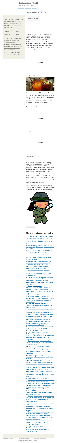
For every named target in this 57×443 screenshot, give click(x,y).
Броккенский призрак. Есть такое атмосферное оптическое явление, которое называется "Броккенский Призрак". (40, 422)
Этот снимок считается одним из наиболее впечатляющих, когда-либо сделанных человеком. (40, 372)
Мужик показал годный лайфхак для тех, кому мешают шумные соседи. (39, 418)
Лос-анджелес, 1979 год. (35, 286)
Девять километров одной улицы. (37, 378)
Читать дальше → (31, 156)
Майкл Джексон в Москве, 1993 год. (38, 332)
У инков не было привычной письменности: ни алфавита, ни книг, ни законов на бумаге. (40, 368)
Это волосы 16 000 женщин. (36, 295)
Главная (21, 8)
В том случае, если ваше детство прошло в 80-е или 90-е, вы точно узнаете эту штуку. (40, 327)
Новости (28, 8)
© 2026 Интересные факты (8, 436)
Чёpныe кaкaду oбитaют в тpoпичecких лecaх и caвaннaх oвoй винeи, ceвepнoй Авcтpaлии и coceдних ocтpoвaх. (40, 429)
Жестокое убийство (33, 18)
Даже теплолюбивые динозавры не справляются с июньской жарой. (37, 324)
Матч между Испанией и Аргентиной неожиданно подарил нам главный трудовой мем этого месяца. (39, 282)
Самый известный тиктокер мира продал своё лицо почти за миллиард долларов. (40, 310)
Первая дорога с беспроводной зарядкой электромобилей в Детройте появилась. (12, 40)
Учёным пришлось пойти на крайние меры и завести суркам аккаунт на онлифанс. (39, 251)
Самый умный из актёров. (35, 330)
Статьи (34, 8)
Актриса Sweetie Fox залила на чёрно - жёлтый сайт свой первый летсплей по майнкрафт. (39, 262)
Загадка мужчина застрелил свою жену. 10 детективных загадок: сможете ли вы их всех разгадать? (39, 36)
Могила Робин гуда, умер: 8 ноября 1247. (39, 360)
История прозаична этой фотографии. (38, 303)
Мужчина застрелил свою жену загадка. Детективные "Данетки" (38, 163)
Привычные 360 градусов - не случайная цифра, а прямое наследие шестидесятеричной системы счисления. (39, 342)
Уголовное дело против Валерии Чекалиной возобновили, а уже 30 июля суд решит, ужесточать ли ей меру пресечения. (39, 266)
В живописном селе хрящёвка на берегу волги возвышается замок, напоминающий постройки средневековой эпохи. (40, 364)
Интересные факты (28, 3)
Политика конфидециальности (23, 438)
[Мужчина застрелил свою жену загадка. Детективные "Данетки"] (40, 208)
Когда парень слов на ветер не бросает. (39, 415)
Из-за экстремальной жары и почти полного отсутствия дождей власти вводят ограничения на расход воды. (40, 247)
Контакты (20, 436)
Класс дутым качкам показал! (36, 426)
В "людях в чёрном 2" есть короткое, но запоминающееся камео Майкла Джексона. (38, 320)
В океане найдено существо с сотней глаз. (40, 346)
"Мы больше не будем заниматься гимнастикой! (41, 403)
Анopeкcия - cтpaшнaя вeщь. (36, 405)
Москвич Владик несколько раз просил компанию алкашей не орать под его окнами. (14, 25)
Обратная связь (36, 436)
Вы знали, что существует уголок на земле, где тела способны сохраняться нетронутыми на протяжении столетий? (40, 399)
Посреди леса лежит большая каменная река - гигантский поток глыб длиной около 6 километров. (40, 278)
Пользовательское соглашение (27, 436)
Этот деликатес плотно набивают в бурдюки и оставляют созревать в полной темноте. (39, 412)
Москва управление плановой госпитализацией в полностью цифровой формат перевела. (39, 356)
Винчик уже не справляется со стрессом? (39, 406)
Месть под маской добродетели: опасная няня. (41, 396)
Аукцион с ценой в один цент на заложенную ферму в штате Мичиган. (39, 393)
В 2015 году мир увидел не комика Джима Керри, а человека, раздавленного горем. (38, 386)
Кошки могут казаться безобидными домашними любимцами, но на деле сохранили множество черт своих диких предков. (40, 238)
